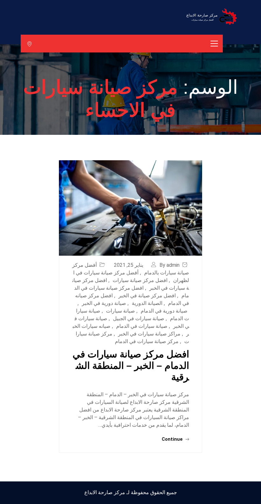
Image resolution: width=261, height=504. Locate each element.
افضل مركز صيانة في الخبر (147, 296)
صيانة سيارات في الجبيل (138, 318)
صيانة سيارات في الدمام (141, 326)
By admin (169, 265)
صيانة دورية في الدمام (164, 311)
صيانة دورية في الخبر (104, 303)
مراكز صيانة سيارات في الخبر (149, 334)
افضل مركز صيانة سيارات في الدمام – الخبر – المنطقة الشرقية (131, 365)
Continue (173, 439)
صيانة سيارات (120, 311)
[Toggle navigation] (214, 44)
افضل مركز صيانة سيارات (140, 280)
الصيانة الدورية (147, 303)
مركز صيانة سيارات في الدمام (147, 341)
